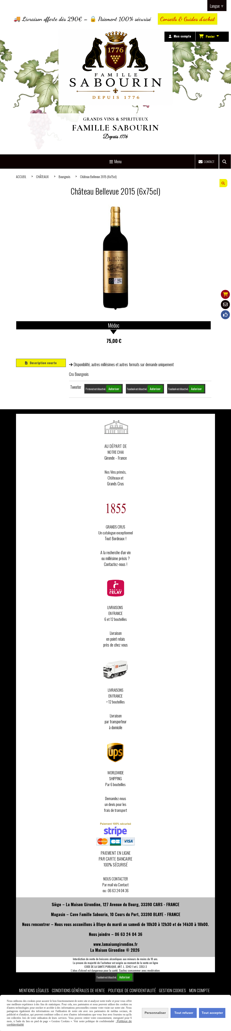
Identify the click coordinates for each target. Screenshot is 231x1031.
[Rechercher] (225, 161)
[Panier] (225, 294)
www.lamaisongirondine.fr (115, 944)
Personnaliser (155, 1013)
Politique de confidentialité (132, 990)
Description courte (43, 362)
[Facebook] (225, 314)
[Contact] (225, 304)
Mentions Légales (34, 990)
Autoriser (114, 388)
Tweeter (75, 387)
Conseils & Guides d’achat (187, 19)
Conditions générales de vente (78, 990)
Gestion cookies (172, 990)
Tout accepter (212, 1013)
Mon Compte (199, 990)
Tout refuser (183, 1013)
